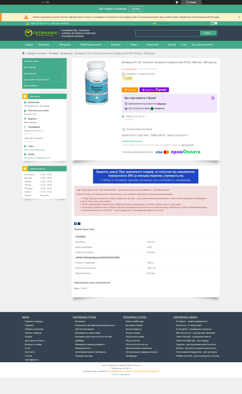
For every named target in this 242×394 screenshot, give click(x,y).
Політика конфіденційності (146, 371)
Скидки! (29, 44)
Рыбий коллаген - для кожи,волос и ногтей (197, 356)
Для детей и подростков (36, 79)
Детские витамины (84, 329)
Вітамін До (66, 53)
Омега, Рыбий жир (135, 321)
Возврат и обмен (33, 344)
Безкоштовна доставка (139, 129)
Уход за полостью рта (137, 344)
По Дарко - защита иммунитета (191, 321)
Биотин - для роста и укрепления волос (196, 348)
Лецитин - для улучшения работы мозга (196, 344)
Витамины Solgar (134, 325)
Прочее (172, 44)
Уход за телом (133, 340)
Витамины (44, 44)
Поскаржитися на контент (120, 371)
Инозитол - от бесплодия (189, 325)
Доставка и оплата (202, 44)
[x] (79, 224)
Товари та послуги (37, 53)
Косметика (152, 44)
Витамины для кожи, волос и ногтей (93, 336)
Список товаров (33, 333)
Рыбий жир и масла (90, 44)
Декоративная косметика (139, 348)
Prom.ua (137, 365)
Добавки (116, 44)
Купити (132, 89)
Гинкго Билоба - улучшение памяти (193, 336)
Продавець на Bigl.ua (121, 368)
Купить (136, 8)
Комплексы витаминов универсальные (95, 325)
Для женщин (30, 67)
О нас (184, 44)
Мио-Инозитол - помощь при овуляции (195, 333)
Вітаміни (53, 53)
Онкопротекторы (84, 356)
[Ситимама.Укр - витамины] (41, 33)
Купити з (150, 89)
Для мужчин (30, 73)
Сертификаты (32, 359)
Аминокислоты (83, 348)
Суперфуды (131, 356)
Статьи (28, 356)
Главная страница (34, 321)
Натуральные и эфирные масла (141, 352)
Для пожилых (31, 85)
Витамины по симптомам (87, 333)
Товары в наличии (34, 329)
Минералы (65, 44)
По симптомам (31, 61)
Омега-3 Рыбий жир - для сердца (192, 340)
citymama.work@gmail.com (37, 158)
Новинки (29, 325)
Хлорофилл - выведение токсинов (193, 329)
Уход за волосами (135, 336)
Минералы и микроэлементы (90, 344)
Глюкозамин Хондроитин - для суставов (196, 352)
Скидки (28, 336)
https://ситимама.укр (34, 149)
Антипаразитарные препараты (91, 352)
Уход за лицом (133, 333)
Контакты (30, 352)
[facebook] (75, 224)
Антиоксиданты (134, 329)
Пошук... (208, 33)
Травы (133, 44)
